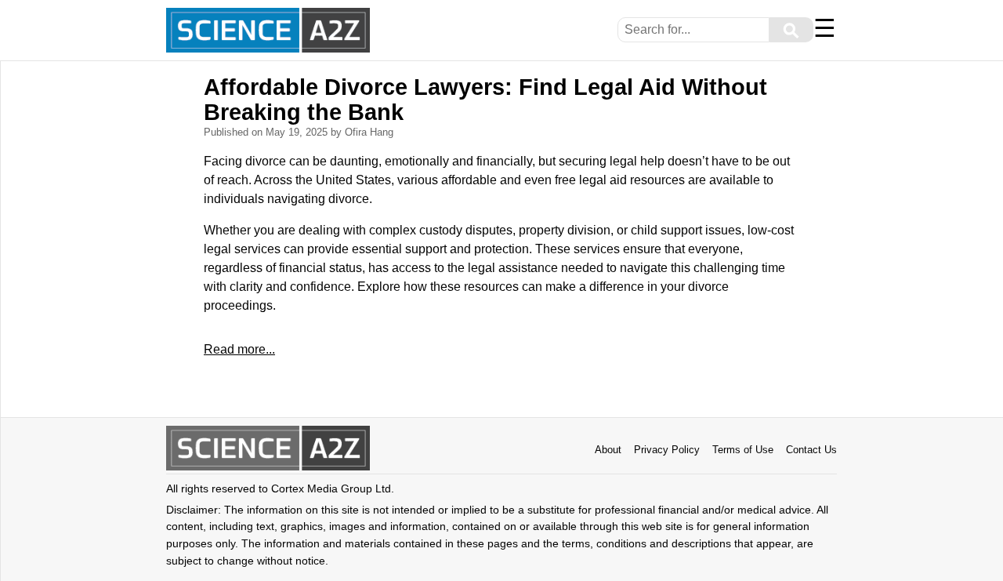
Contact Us (811, 450)
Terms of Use (742, 450)
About (608, 450)
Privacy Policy (667, 450)
